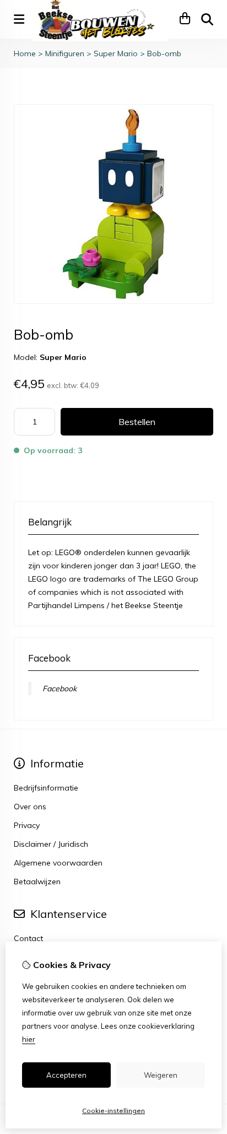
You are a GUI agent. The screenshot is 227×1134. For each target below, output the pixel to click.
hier (28, 1039)
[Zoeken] (207, 19)
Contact (28, 938)
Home (25, 53)
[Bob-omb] (113, 301)
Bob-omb (164, 53)
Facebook (59, 689)
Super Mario (116, 53)
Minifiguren (64, 53)
